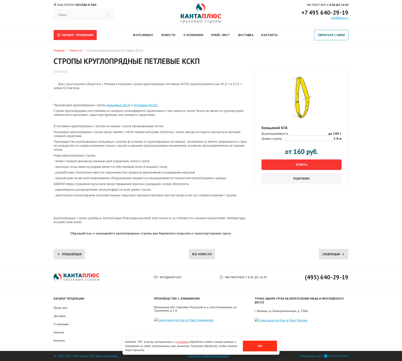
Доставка (246, 35)
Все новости (202, 254)
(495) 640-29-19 (326, 277)
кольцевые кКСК (118, 105)
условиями (182, 342)
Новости (168, 35)
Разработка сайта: (311, 356)
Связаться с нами (331, 35)
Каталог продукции (69, 298)
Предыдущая (72, 254)
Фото (137, 35)
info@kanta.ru (339, 18)
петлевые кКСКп (145, 105)
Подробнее (301, 178)
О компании (193, 35)
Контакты (269, 35)
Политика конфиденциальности (209, 356)
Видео (148, 35)
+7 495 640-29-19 (325, 13)
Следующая (331, 254)
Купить (301, 165)
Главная (59, 50)
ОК (260, 346)
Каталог (77, 35)
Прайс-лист (220, 35)
